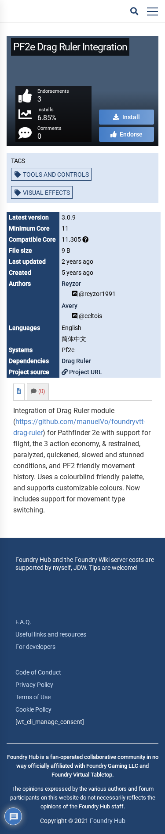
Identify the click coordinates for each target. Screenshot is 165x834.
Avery (69, 305)
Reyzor (71, 283)
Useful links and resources (50, 634)
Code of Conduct (38, 672)
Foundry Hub (107, 820)
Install (130, 117)
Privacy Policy (34, 684)
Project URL (85, 371)
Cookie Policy (33, 709)
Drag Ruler (76, 360)
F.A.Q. (23, 622)
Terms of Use (33, 697)
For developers (35, 646)
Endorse (130, 134)
